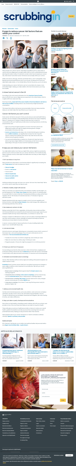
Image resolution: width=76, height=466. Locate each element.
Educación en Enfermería (66, 430)
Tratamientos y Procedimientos (8, 433)
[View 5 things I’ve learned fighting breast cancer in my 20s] (62, 40)
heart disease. (23, 202)
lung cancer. (9, 164)
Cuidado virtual (5, 423)
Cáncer (16, 28)
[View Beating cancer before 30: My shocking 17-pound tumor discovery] (62, 61)
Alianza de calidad (40, 428)
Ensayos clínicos (64, 435)
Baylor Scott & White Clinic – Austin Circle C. (16, 325)
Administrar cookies (58, 455)
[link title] (38, 1)
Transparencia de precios (25, 428)
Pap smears (23, 278)
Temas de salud (11, 28)
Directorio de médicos (6, 425)
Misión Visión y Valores (40, 421)
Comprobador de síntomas (25, 421)
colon (20, 192)
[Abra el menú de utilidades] (2, 1)
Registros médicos (24, 425)
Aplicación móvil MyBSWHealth (8, 435)
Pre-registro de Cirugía (25, 437)
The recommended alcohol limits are (18, 234)
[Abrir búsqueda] (74, 1)
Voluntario (52, 421)
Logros (37, 423)
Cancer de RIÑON (9, 178)
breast (24, 192)
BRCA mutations (13, 134)
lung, (18, 192)
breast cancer (35, 271)
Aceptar (69, 455)
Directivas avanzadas (24, 435)
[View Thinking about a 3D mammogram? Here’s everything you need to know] (38, 341)
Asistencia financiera (24, 433)
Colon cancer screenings (27, 274)
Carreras (62, 423)
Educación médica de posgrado (67, 425)
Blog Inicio (4, 28)
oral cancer (13, 169)
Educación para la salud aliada (67, 428)
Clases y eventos (5, 421)
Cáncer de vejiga (9, 167)
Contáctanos (39, 433)
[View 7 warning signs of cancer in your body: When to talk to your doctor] (63, 341)
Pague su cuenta (23, 423)
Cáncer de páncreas (10, 173)
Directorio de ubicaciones (7, 428)
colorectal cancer (14, 276)
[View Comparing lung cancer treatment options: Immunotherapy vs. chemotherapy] (13, 341)
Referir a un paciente (65, 421)
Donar (51, 423)
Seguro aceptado (23, 430)
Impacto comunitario (40, 425)
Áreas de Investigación (65, 433)
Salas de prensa (39, 430)
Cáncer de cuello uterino (11, 176)
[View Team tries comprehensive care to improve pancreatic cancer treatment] (62, 83)
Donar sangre (53, 425)
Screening (5, 264)
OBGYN (25, 280)
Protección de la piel (67, 108)
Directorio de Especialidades (8, 430)
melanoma (26, 251)
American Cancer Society (35, 95)
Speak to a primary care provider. (16, 316)
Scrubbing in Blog (23, 440)
